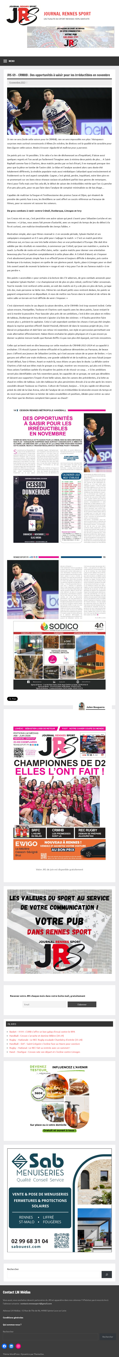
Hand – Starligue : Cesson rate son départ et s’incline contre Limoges (44, 1051)
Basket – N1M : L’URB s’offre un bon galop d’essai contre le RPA (42, 1031)
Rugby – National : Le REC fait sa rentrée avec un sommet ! (39, 1047)
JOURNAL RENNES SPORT (67, 13)
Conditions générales (13, 1317)
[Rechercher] (107, 1274)
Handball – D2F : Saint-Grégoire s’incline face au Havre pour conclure (44, 1043)
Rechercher (13, 1269)
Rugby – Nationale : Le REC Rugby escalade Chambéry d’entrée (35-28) (45, 1039)
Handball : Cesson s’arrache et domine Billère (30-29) (36, 1035)
